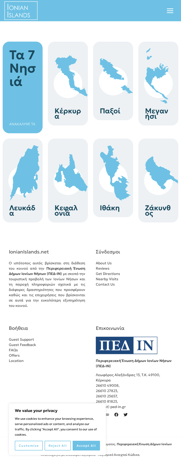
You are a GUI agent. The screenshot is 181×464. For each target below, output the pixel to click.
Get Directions (108, 273)
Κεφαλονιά (66, 210)
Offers (14, 355)
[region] (57, 429)
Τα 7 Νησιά (22, 68)
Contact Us (105, 284)
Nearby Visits (107, 279)
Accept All (86, 446)
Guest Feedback (22, 344)
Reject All (58, 446)
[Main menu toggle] (170, 10)
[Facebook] (116, 415)
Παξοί (110, 110)
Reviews (102, 268)
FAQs (13, 350)
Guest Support (21, 339)
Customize (29, 446)
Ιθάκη (110, 207)
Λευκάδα (22, 210)
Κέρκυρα (68, 113)
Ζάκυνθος (158, 210)
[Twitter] (126, 415)
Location (16, 360)
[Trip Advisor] (107, 415)
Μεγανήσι (156, 113)
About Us (104, 263)
